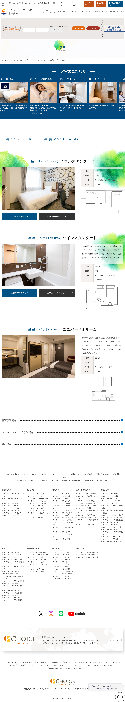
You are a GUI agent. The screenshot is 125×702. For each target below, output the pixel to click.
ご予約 (63, 477)
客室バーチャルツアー (57, 216)
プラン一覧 (92, 28)
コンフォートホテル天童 (36, 510)
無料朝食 (49, 11)
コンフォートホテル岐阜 (110, 496)
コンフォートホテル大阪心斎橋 (13, 581)
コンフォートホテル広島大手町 (38, 555)
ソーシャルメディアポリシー (57, 665)
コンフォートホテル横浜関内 (62, 539)
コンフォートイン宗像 (60, 562)
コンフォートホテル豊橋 (110, 529)
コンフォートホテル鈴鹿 (110, 539)
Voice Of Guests (82, 662)
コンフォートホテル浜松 (110, 494)
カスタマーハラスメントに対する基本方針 (98, 665)
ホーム (37, 12)
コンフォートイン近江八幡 (12, 555)
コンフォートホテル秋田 (36, 506)
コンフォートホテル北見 (11, 510)
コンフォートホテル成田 (61, 515)
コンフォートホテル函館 (11, 503)
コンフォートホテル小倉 (61, 552)
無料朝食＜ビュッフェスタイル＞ (24, 474)
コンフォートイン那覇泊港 (86, 555)
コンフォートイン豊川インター (112, 527)
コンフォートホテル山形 (36, 508)
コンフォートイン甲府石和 (86, 515)
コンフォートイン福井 (85, 508)
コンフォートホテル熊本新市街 (63, 571)
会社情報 (69, 668)
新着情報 (116, 474)
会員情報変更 (75, 480)
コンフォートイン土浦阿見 (61, 501)
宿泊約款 (24, 665)
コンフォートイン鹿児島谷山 (62, 578)
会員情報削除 (88, 480)
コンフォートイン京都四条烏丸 (13, 559)
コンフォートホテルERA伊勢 (111, 541)
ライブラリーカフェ (65, 12)
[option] (38, 188)
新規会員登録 (62, 480)
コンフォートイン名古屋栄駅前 (112, 518)
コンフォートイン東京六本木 (62, 532)
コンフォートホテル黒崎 (61, 555)
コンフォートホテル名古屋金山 (112, 520)
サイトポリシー (76, 665)
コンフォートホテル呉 (35, 557)
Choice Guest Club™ (26, 480)
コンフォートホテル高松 (36, 562)
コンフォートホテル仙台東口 (37, 501)
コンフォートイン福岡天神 (61, 559)
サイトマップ (115, 662)
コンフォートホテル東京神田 (62, 520)
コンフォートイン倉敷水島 (37, 552)
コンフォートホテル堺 (10, 583)
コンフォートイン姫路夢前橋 (12, 593)
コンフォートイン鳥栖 (60, 567)
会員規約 (14, 665)
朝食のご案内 (27, 662)
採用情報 (78, 668)
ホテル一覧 (64, 4)
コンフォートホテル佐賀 (61, 564)
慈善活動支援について (45, 480)
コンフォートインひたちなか (62, 496)
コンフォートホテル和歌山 (12, 598)
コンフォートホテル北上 (36, 496)
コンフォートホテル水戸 (61, 494)
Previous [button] (6, 188)
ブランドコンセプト (12, 662)
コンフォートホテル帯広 (11, 508)
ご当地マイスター (67, 662)
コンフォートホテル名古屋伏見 (47, 60)
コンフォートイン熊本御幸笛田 (63, 574)
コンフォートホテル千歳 (11, 515)
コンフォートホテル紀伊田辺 (12, 600)
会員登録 (100, 4)
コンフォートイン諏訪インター (88, 518)
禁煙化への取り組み (41, 662)
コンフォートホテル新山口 (37, 559)
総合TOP (53, 4)
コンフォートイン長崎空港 (61, 569)
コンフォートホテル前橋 (61, 510)
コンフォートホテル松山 (36, 569)
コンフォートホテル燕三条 (86, 503)
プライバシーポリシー (37, 665)
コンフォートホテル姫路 (11, 590)
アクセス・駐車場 (100, 12)
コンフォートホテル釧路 (11, 506)
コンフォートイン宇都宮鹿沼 (62, 503)
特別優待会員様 (114, 4)
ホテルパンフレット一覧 (99, 662)
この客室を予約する (19, 216)
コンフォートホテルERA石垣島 (88, 557)
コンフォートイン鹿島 (60, 498)
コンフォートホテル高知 (36, 571)
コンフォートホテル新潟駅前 (87, 494)
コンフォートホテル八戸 (36, 494)
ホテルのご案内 (86, 12)
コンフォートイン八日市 (11, 557)
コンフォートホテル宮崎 (61, 576)
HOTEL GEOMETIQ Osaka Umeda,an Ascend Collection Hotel (13, 576)
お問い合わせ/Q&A (116, 12)
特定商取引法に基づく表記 (53, 668)
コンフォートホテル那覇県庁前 (88, 552)
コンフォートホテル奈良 (11, 595)
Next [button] (70, 188)
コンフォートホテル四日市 (111, 537)
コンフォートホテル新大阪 (12, 571)
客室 (76, 12)
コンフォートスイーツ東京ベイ (63, 518)
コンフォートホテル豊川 (110, 525)
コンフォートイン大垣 (109, 498)
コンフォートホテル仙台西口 (37, 503)
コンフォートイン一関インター (38, 498)
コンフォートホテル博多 (61, 557)
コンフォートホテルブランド (22, 60)
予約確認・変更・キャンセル (102, 27)
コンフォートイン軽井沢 (86, 525)
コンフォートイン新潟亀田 (86, 501)
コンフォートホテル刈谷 (110, 522)
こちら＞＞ (98, 353)
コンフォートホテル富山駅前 (87, 506)
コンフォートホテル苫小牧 (12, 513)
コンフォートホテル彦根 (11, 552)
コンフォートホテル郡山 (36, 518)
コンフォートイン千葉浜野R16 (63, 513)
